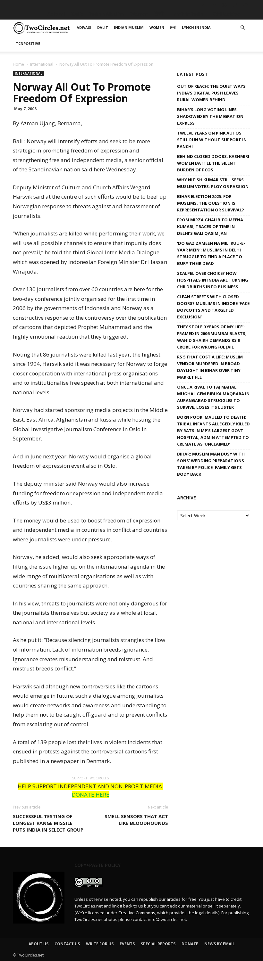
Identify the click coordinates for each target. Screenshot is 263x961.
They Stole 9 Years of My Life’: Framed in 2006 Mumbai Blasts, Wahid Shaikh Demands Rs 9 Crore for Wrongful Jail (212, 337)
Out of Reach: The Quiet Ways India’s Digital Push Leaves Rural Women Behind (211, 93)
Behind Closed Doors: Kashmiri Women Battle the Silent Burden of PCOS (213, 163)
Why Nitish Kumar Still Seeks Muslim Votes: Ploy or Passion (213, 183)
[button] (242, 28)
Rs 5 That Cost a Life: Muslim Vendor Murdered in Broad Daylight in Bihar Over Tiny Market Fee (210, 367)
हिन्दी (159, 14)
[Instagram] (224, 5)
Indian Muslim (106, 14)
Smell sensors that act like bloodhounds (136, 819)
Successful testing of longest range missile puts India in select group (48, 823)
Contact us (67, 944)
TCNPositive (225, 14)
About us (38, 944)
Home (18, 64)
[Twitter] (235, 5)
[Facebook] (203, 5)
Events (127, 944)
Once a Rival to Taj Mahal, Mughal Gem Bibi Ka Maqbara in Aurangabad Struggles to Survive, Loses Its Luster (213, 397)
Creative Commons (136, 913)
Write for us (100, 944)
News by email (219, 944)
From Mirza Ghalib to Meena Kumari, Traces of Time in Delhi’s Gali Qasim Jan (210, 226)
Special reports (158, 944)
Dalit (77, 14)
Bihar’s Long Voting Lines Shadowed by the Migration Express (210, 116)
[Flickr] (213, 5)
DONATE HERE (90, 794)
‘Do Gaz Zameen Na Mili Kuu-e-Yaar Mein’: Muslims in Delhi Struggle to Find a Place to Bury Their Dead (211, 253)
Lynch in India (187, 14)
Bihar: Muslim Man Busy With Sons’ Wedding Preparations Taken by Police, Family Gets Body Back (211, 464)
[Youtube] (245, 5)
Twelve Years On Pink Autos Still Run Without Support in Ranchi (212, 139)
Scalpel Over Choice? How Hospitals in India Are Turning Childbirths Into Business (212, 280)
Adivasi (56, 14)
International (41, 64)
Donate (190, 944)
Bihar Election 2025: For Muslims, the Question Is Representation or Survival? (210, 203)
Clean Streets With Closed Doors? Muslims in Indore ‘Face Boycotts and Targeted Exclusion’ (213, 307)
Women (139, 14)
